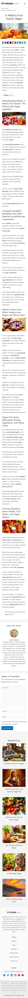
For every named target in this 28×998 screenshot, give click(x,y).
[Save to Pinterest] (14, 43)
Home (2, 8)
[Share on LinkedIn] (19, 43)
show (11, 95)
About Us (14, 941)
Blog (14, 945)
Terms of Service (14, 957)
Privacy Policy (14, 953)
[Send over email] (23, 43)
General (6, 8)
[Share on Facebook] (4, 43)
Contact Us (14, 961)
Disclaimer (14, 949)
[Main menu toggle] (25, 4)
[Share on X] (9, 43)
